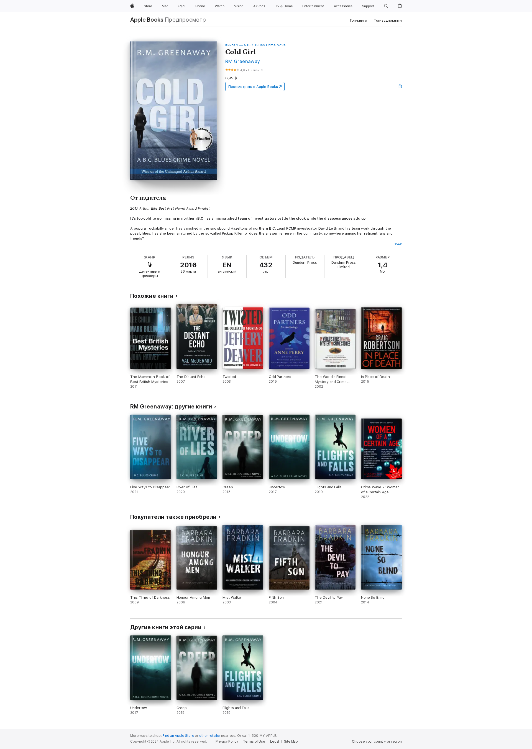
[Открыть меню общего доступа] (400, 86)
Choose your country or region (377, 741)
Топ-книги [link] (358, 20)
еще (398, 243)
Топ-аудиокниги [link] (388, 20)
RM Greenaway (242, 61)
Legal (274, 741)
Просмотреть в (253, 87)
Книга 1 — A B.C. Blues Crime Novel (256, 45)
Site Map (291, 741)
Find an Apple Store (178, 736)
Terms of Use (254, 741)
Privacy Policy (227, 741)
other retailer (209, 736)
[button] (386, 6)
